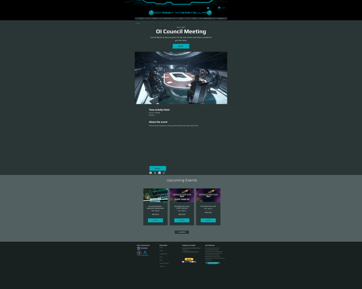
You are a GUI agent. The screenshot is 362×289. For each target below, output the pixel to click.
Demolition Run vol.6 (208, 206)
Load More (182, 232)
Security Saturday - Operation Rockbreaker (155, 207)
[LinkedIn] (159, 173)
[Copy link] (164, 173)
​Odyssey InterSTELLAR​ (180, 12)
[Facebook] (150, 173)
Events (161, 251)
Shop (161, 257)
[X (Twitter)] (155, 173)
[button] (208, 7)
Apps (161, 260)
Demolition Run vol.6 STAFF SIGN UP (182, 207)
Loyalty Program (164, 263)
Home (161, 247)
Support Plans (163, 254)
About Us (162, 266)
